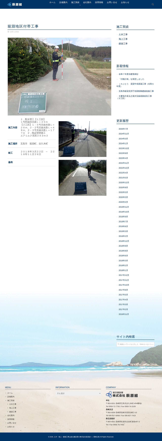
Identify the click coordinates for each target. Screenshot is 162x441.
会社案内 (10, 415)
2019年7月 (123, 222)
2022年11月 (124, 163)
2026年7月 (123, 129)
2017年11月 (124, 280)
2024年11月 (124, 134)
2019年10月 (124, 212)
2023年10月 (124, 148)
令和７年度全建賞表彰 (128, 74)
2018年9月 (123, 246)
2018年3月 (123, 261)
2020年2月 (123, 202)
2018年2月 (123, 265)
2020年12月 (124, 183)
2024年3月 (123, 139)
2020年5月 (123, 192)
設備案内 (10, 397)
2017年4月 (123, 300)
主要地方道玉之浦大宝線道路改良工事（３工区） (134, 97)
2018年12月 (124, 241)
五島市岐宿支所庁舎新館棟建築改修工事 (136, 91)
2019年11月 (124, 207)
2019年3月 (123, 231)
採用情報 (10, 419)
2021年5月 (123, 178)
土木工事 (123, 34)
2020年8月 (123, 187)
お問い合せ (11, 423)
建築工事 (123, 43)
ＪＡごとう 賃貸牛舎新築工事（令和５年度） (135, 85)
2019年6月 (123, 226)
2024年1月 (123, 143)
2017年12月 (124, 275)
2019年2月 (123, 236)
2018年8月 (123, 251)
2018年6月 (123, 256)
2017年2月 (123, 309)
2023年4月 (123, 158)
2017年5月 (123, 295)
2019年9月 (123, 217)
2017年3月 (123, 304)
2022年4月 (123, 173)
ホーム (10, 393)
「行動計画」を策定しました (131, 79)
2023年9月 (123, 153)
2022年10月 (124, 168)
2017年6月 (123, 290)
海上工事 (123, 39)
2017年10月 (124, 285)
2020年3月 (123, 197)
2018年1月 (123, 270)
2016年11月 (124, 314)
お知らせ (11, 427)
